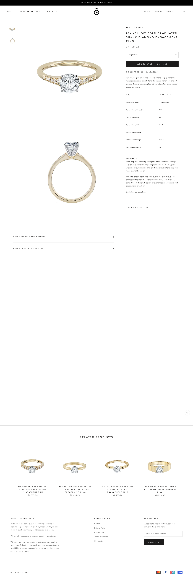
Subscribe (154, 542)
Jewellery (52, 12)
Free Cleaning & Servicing (29, 248)
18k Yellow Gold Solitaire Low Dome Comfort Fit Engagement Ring (75, 489)
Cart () (181, 12)
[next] (185, 469)
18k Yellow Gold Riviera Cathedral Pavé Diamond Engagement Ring (33, 489)
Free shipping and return (29, 237)
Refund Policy (100, 528)
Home (10, 12)
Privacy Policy (99, 532)
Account (157, 12)
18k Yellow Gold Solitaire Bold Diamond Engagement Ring (160, 489)
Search (169, 12)
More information (138, 207)
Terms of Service (101, 536)
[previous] (8, 469)
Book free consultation (142, 72)
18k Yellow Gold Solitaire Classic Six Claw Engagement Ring (118, 489)
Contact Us (98, 541)
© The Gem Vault (19, 573)
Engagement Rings (30, 12)
